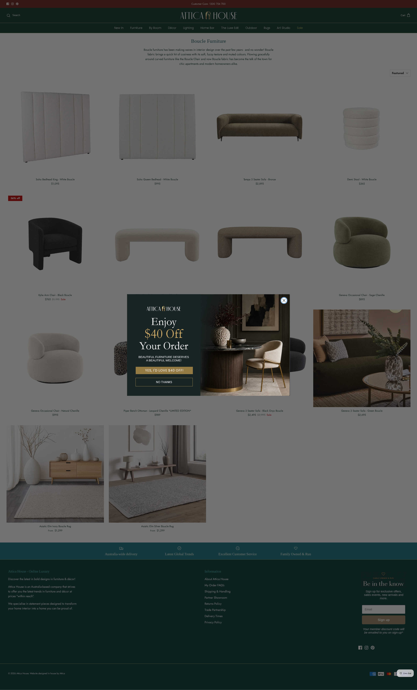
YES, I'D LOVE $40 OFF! (164, 370)
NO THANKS (164, 382)
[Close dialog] (284, 300)
